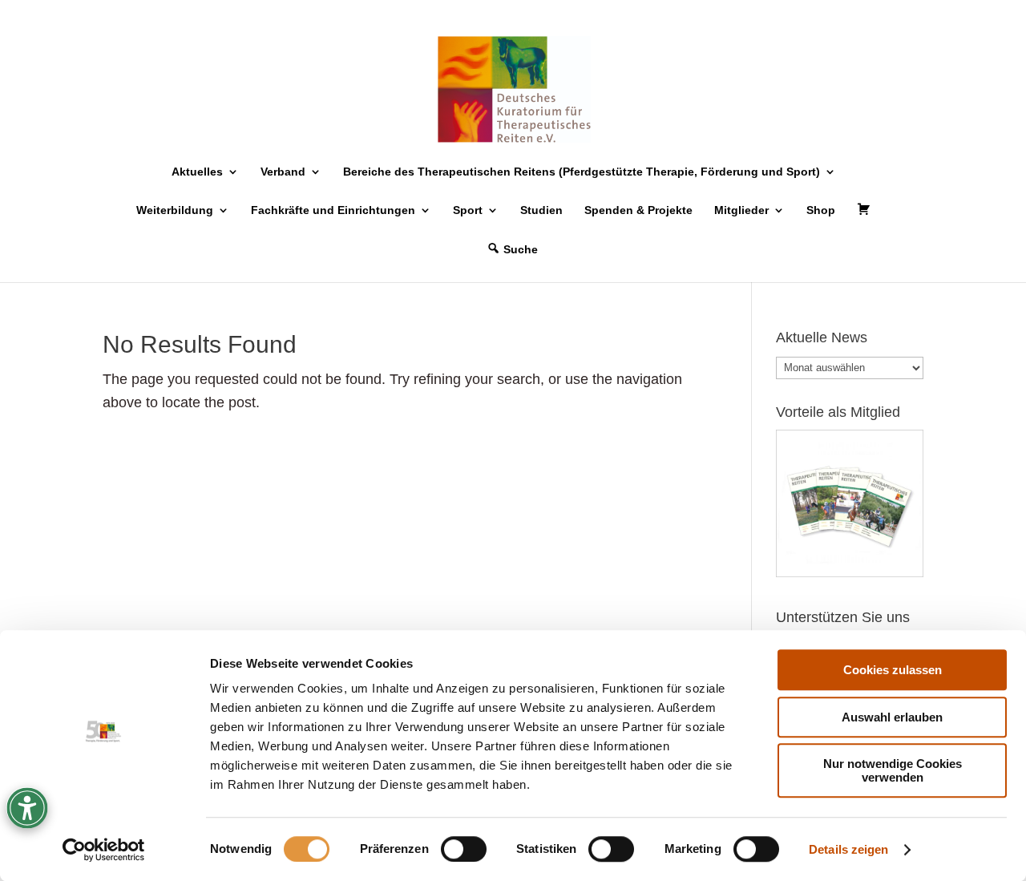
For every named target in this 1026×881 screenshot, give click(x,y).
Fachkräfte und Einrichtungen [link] (333, 210)
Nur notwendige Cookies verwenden (892, 770)
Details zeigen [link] (848, 849)
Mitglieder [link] (741, 210)
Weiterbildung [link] (174, 210)
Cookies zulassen (892, 670)
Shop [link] (820, 210)
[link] (104, 850)
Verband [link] (283, 172)
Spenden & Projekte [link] (638, 210)
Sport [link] (468, 210)
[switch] (464, 849)
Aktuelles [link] (197, 172)
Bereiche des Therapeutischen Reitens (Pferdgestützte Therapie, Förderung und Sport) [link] (581, 172)
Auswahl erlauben (892, 717)
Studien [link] (541, 210)
